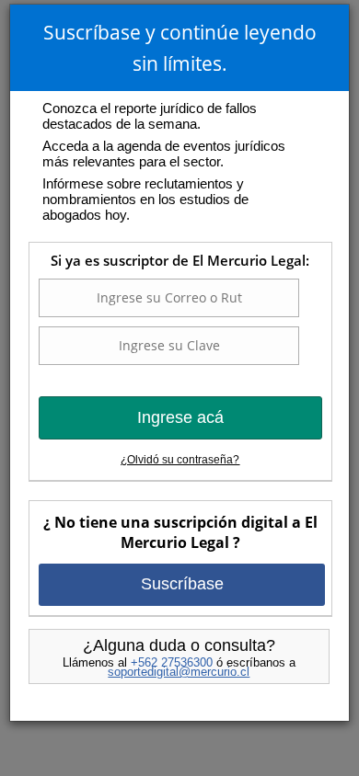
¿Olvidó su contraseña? (180, 459)
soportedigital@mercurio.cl (178, 672)
